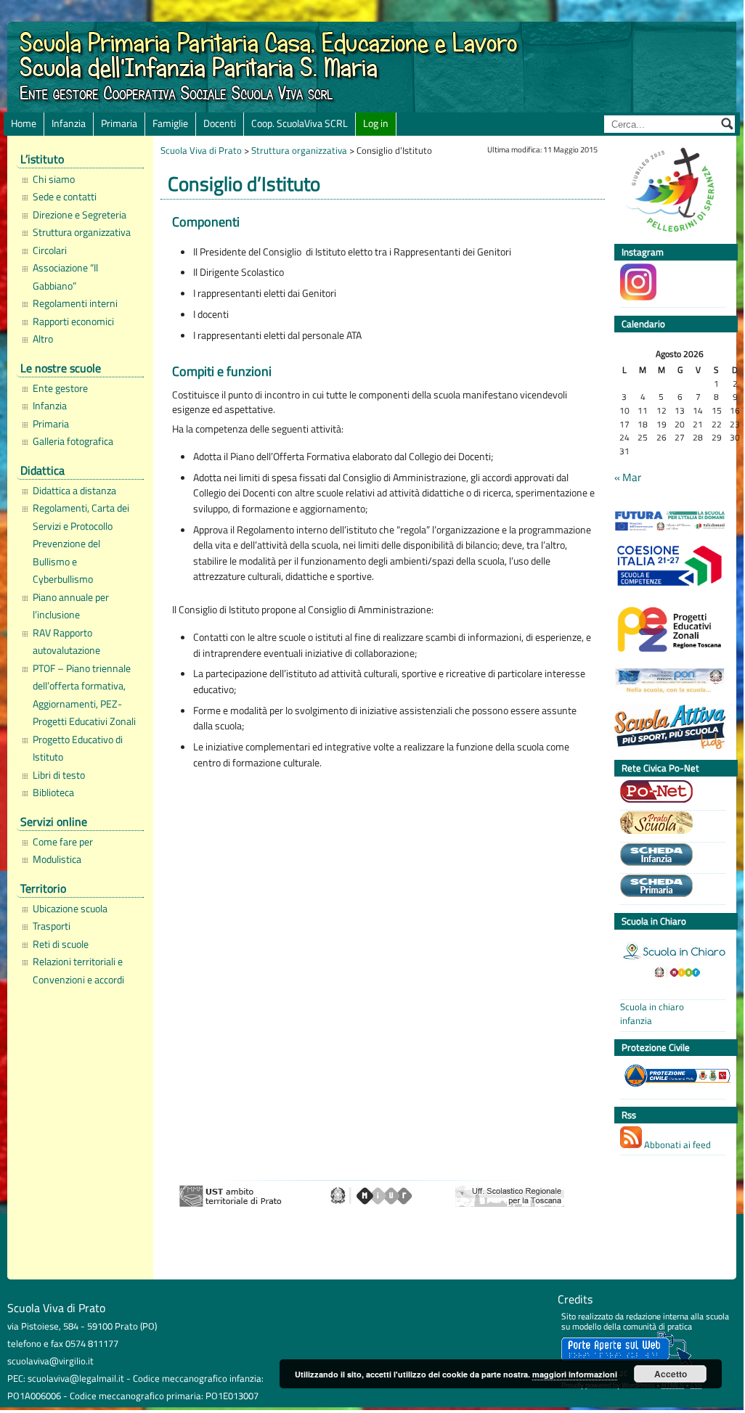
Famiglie (170, 123)
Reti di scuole (61, 944)
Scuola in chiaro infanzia (652, 1014)
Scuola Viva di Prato (201, 150)
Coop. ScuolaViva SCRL (299, 123)
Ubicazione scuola (70, 909)
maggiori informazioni (574, 1374)
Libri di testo (59, 775)
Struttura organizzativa (82, 232)
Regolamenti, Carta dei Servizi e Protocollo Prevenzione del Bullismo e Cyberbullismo (81, 543)
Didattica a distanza (74, 491)
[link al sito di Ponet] (669, 793)
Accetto (670, 1373)
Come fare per (63, 842)
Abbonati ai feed (676, 1144)
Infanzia (69, 123)
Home (23, 123)
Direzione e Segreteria (79, 215)
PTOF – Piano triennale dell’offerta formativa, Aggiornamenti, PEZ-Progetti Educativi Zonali (84, 694)
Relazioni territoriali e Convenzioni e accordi (78, 970)
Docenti (219, 123)
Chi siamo (54, 179)
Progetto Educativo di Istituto (78, 748)
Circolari (50, 250)
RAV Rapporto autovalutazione (66, 641)
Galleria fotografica (73, 441)
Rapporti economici (73, 321)
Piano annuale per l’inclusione (71, 606)
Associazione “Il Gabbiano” (65, 276)
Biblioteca (53, 792)
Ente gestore (60, 388)
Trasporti (51, 926)
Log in (375, 123)
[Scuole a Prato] (669, 824)
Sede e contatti (65, 197)
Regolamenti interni (75, 303)
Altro (43, 339)
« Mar (627, 478)
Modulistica (57, 859)
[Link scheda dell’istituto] (669, 856)
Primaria (119, 123)
